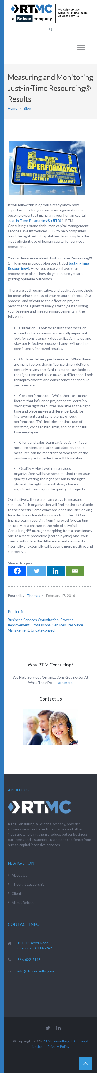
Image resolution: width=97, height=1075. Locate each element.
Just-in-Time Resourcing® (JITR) (34, 220)
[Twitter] (36, 571)
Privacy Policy (58, 1046)
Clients (17, 893)
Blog (27, 108)
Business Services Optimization (33, 619)
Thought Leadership (28, 884)
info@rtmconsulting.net (36, 971)
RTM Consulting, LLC (60, 1041)
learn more (64, 682)
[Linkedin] (56, 571)
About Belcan (23, 902)
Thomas (33, 595)
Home (12, 108)
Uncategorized (43, 630)
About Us (19, 875)
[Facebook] (17, 571)
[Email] (75, 571)
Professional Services (48, 625)
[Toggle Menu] (81, 47)
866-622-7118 (29, 959)
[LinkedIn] (58, 1028)
